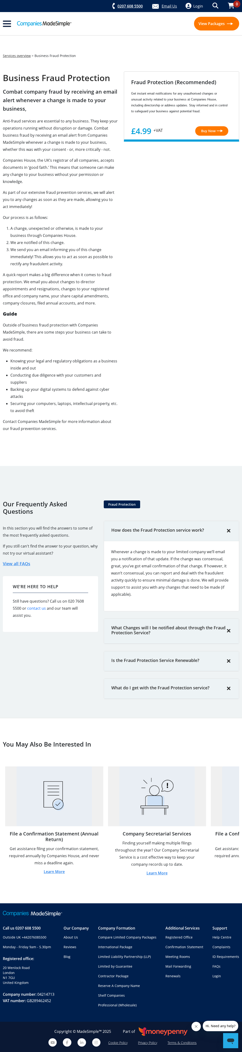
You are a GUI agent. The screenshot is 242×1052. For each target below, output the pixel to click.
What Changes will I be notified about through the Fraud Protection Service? (168, 630)
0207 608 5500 (28, 928)
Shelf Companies (111, 995)
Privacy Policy (147, 1042)
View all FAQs (16, 563)
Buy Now (208, 131)
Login (216, 976)
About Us (71, 937)
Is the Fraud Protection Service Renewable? (155, 660)
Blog (67, 956)
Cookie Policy (118, 1042)
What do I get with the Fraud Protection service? (160, 688)
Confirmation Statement (184, 947)
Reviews (70, 947)
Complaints (221, 947)
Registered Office (179, 937)
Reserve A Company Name (119, 985)
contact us (36, 608)
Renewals (173, 976)
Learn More (54, 871)
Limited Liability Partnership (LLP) (124, 956)
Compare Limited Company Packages (127, 937)
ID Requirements (225, 956)
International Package (115, 947)
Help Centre (221, 937)
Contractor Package (113, 976)
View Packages (212, 23)
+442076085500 (34, 937)
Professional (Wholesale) (117, 1005)
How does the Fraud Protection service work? (157, 530)
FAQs (216, 966)
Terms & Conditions (182, 1042)
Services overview (17, 55)
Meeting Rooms (177, 956)
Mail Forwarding (178, 966)
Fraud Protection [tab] (122, 504)
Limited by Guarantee (115, 966)
